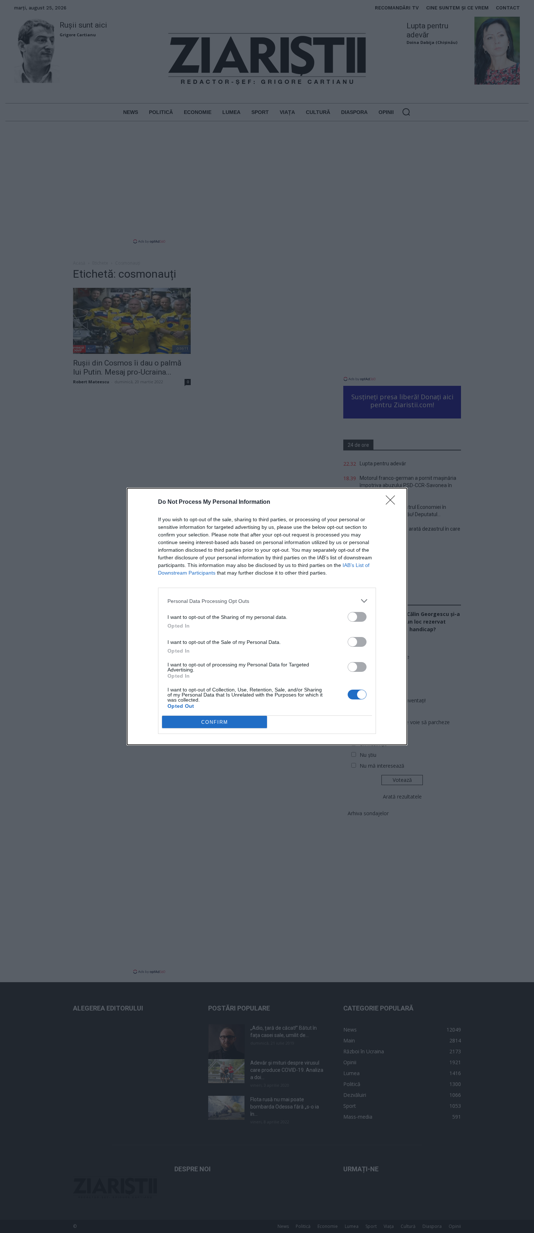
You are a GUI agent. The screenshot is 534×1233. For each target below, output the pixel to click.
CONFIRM (214, 722)
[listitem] (267, 601)
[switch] (357, 617)
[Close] (393, 502)
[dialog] (267, 616)
